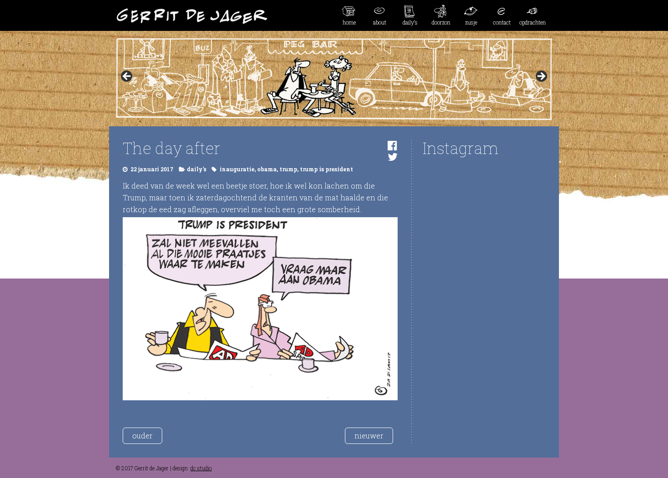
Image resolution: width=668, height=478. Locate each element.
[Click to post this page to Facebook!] (392, 145)
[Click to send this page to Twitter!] (393, 156)
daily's (196, 169)
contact (502, 22)
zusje (471, 22)
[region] (334, 79)
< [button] (127, 77)
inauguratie (236, 169)
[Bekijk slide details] (334, 79)
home (349, 22)
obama (267, 169)
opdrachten (532, 22)
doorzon (441, 22)
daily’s (410, 22)
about (379, 22)
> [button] (541, 77)
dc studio (201, 468)
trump (288, 169)
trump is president (326, 169)
